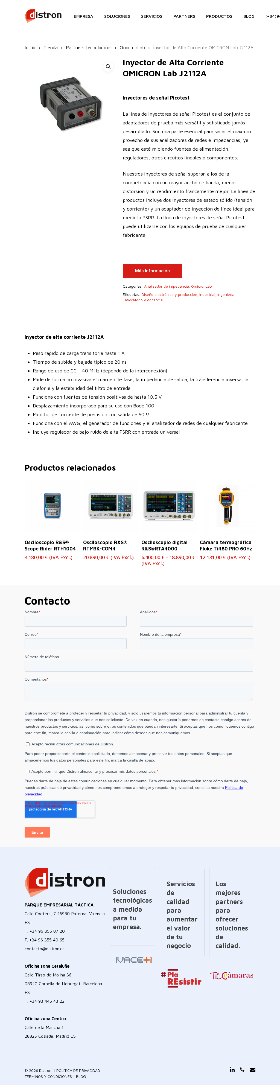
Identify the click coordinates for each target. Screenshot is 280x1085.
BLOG (81, 1076)
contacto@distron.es (45, 948)
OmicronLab (132, 47)
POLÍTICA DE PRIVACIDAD (78, 1070)
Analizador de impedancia (166, 286)
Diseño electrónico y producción (169, 294)
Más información (152, 270)
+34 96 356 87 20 (47, 931)
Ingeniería (225, 294)
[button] (108, 67)
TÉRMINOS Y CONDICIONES (48, 1076)
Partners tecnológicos (89, 47)
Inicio (30, 47)
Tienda (50, 47)
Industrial (207, 294)
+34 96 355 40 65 (47, 939)
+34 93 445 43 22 (47, 1001)
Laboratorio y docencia (143, 300)
